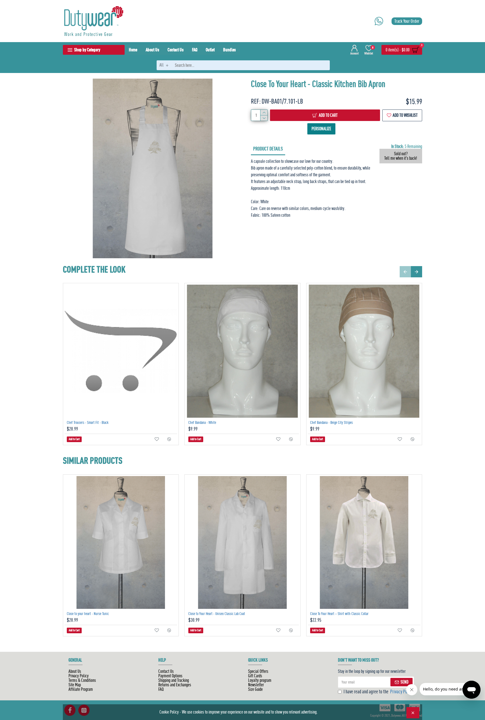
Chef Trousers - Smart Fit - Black (88, 422)
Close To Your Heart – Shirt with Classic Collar (339, 613)
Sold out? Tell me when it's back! (400, 156)
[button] (405, 271)
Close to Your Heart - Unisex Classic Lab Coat (216, 613)
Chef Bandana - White (202, 422)
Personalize (266, 128)
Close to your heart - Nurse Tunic (88, 613)
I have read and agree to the (378, 691)
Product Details (268, 149)
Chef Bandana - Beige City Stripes (331, 422)
